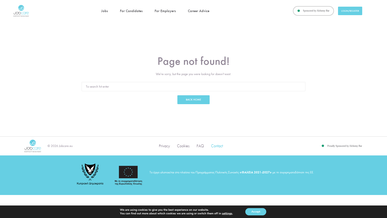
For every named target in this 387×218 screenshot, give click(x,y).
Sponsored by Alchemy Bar (316, 10)
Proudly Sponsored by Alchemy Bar (344, 146)
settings (227, 213)
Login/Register (350, 10)
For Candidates (131, 11)
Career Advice (198, 11)
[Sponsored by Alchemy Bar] (299, 11)
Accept (255, 212)
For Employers (165, 11)
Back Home (193, 99)
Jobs (104, 11)
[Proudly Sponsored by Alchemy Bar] (323, 146)
